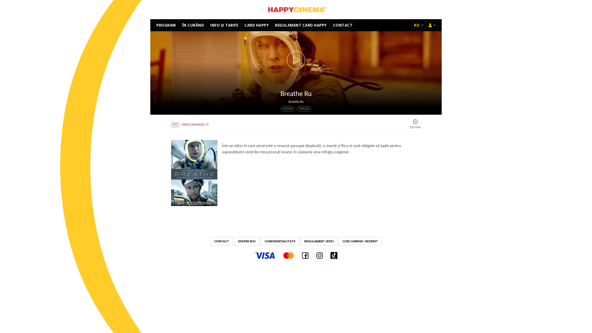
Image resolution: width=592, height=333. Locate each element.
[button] (432, 25)
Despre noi (247, 241)
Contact (343, 25)
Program (166, 25)
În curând (193, 25)
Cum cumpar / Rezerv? (360, 241)
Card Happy (256, 25)
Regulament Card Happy (301, 25)
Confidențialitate (280, 241)
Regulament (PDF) (318, 241)
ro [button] (417, 25)
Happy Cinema (296, 9)
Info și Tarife (224, 25)
